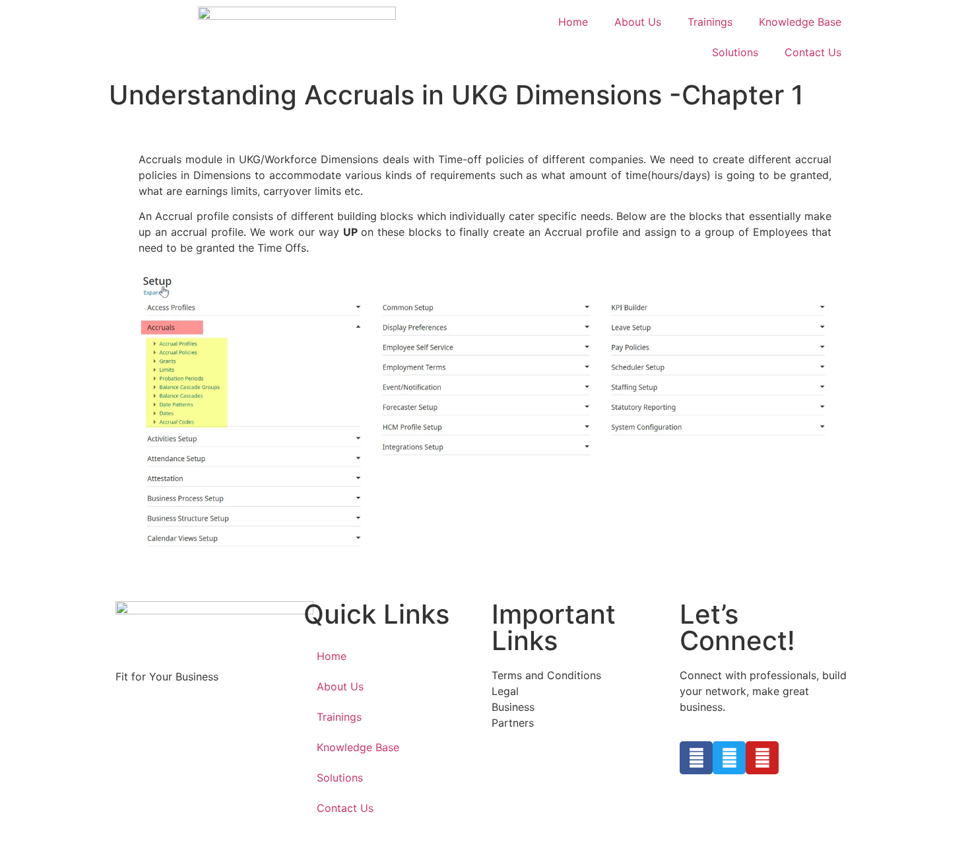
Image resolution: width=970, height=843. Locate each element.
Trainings (710, 21)
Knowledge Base (800, 21)
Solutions (735, 52)
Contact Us (813, 52)
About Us (637, 21)
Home (573, 21)
